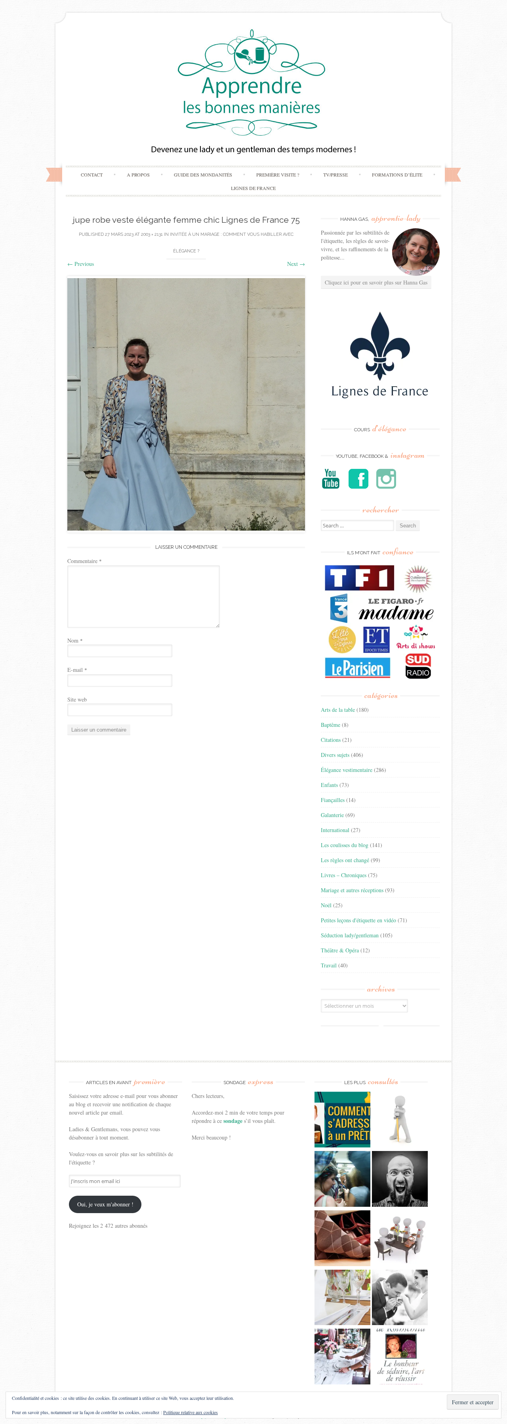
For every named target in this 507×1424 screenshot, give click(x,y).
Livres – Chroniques (343, 875)
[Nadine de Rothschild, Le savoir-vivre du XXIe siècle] (400, 1357)
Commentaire (84, 561)
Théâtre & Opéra (340, 950)
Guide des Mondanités (203, 174)
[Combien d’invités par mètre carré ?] (342, 1180)
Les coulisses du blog (344, 845)
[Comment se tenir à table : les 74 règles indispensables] (400, 1239)
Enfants (329, 785)
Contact (92, 174)
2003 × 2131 (152, 234)
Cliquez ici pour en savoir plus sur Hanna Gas (376, 282)
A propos (138, 174)
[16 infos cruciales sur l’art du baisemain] (400, 1298)
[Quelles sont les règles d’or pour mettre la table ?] (342, 1357)
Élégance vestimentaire (346, 770)
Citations (331, 739)
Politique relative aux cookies (190, 1412)
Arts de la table (338, 709)
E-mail (77, 669)
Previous (80, 263)
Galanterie (332, 815)
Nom (75, 640)
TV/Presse (335, 174)
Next (296, 263)
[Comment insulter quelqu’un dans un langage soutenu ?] (400, 1180)
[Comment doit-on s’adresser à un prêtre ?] (342, 1120)
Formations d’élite (397, 174)
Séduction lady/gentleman (350, 935)
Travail (329, 965)
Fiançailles (333, 800)
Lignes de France (253, 188)
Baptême (330, 724)
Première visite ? (277, 174)
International (335, 830)
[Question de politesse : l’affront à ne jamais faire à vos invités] (342, 1239)
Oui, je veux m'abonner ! (105, 1204)
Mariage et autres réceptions (352, 890)
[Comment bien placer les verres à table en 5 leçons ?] (342, 1298)
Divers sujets (335, 754)
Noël (326, 905)
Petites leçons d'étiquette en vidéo (358, 920)
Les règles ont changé (345, 860)
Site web (77, 699)
